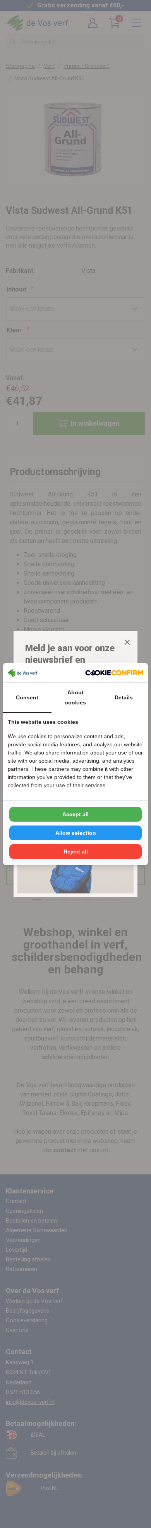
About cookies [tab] (75, 697)
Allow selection (75, 833)
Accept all (75, 814)
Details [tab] (124, 697)
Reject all (75, 851)
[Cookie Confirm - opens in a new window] (114, 673)
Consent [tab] (27, 697)
